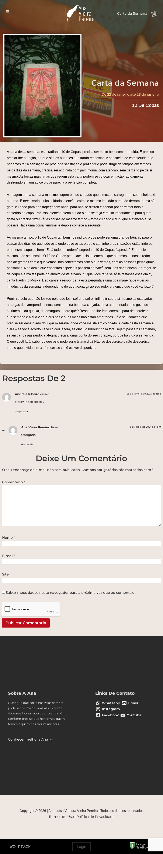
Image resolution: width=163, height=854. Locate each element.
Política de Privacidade (95, 817)
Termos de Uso (61, 817)
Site (5, 574)
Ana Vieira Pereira (35, 427)
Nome (8, 537)
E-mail (8, 556)
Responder (21, 411)
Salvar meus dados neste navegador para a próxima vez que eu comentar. (70, 592)
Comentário (13, 482)
